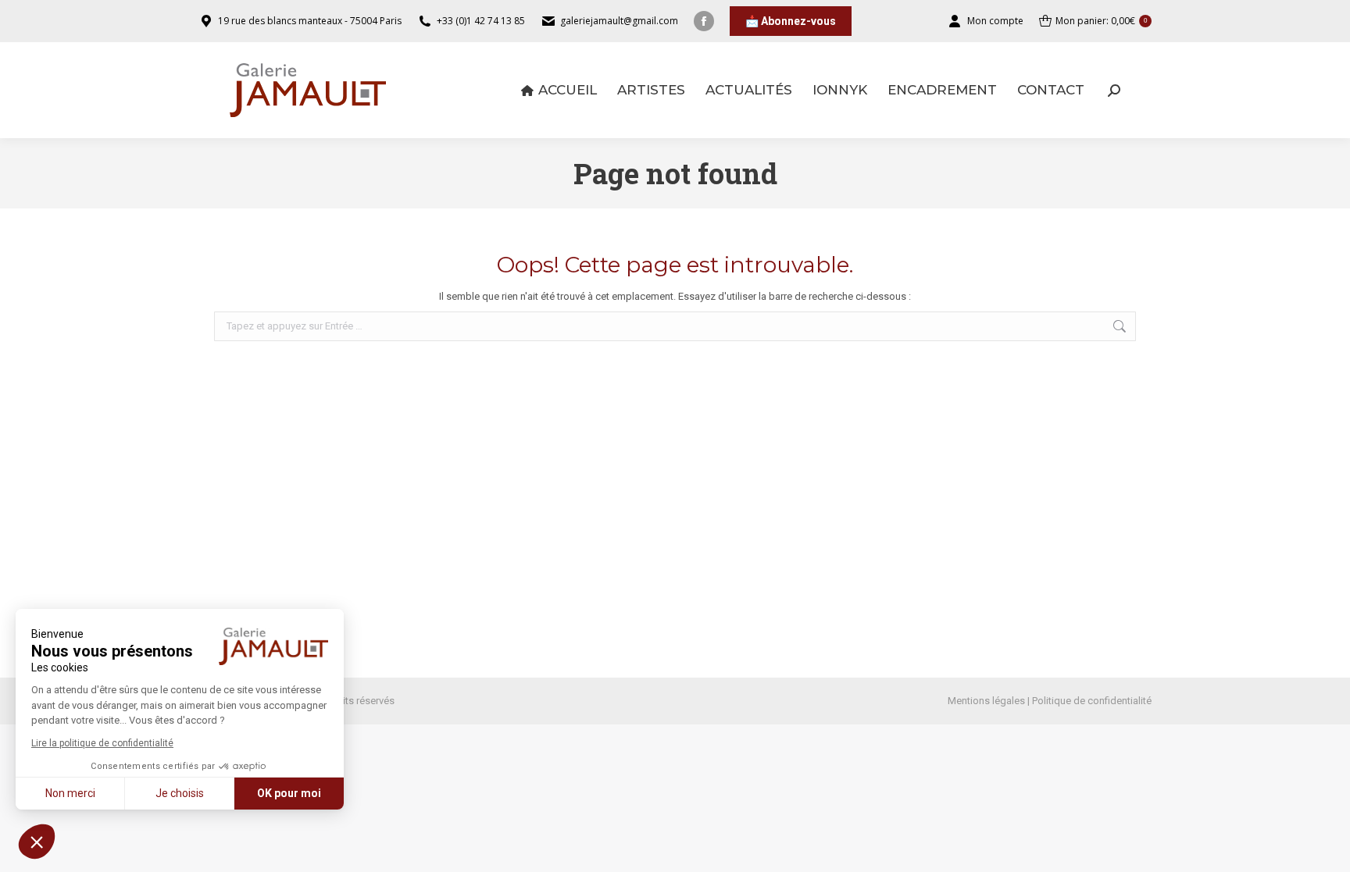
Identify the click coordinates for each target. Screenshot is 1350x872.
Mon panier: (1101, 20)
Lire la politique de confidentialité (102, 743)
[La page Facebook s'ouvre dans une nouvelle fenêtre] (704, 21)
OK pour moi (289, 793)
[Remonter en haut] (1326, 848)
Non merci (70, 793)
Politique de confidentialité (1092, 700)
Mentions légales (986, 700)
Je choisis (179, 793)
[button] (36, 841)
